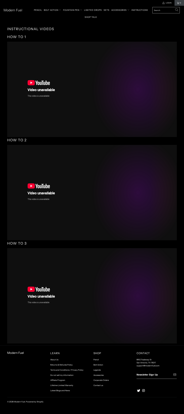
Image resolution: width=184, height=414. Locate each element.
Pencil (96, 359)
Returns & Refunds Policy (61, 365)
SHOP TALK (91, 17)
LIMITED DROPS (93, 10)
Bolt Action (98, 365)
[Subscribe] (175, 374)
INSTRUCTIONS (139, 10)
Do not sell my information (61, 375)
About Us (54, 359)
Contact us (98, 385)
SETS (106, 10)
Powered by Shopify (34, 402)
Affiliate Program (57, 380)
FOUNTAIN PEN (71, 10)
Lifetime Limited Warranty (61, 385)
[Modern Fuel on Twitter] (139, 391)
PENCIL (38, 10)
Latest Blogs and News (60, 390)
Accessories (98, 375)
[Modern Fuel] (16, 10)
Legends (97, 370)
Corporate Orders (101, 380)
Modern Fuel (19, 402)
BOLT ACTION (51, 10)
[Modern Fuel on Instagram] (144, 391)
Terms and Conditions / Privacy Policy (66, 370)
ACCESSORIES (119, 10)
